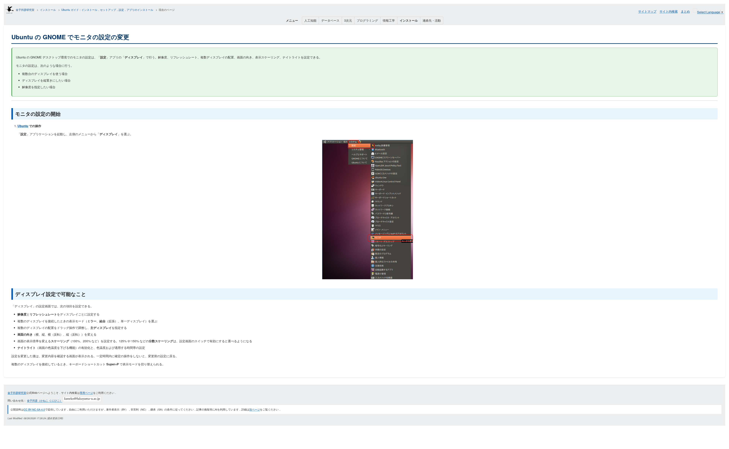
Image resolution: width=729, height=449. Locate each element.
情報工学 (389, 20)
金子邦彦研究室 (25, 10)
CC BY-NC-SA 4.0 (34, 409)
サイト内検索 (669, 11)
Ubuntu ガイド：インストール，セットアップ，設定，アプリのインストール (107, 10)
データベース (330, 20)
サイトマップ (647, 11)
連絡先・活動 (432, 20)
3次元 (348, 20)
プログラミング (367, 20)
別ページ (254, 409)
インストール (48, 10)
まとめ (685, 11)
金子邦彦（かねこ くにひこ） (44, 401)
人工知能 (310, 20)
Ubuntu (22, 126)
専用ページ (86, 393)
